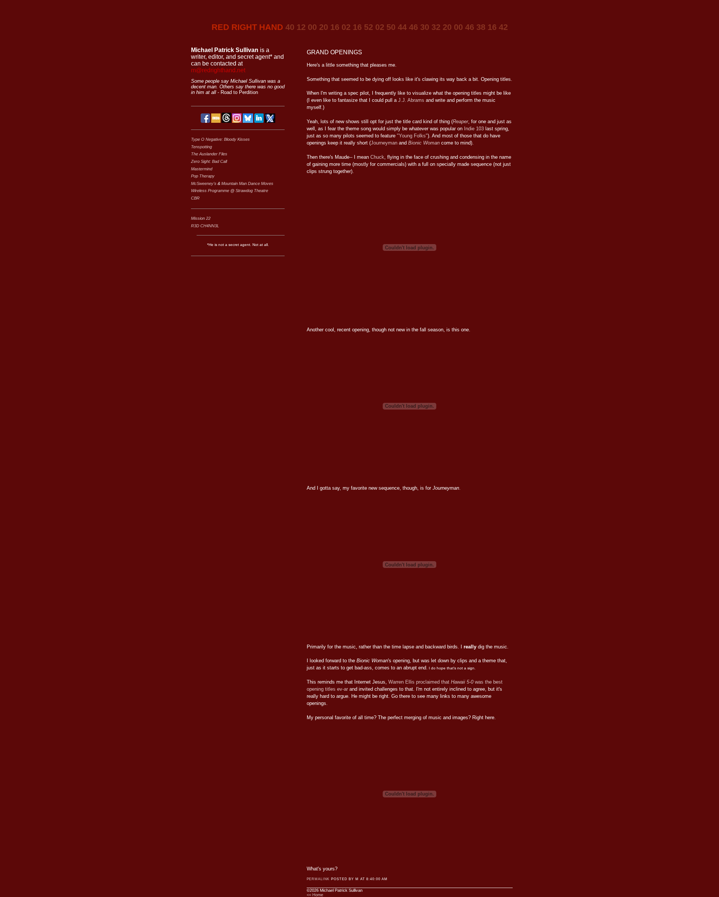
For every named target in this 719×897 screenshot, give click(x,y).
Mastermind (201, 169)
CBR (195, 198)
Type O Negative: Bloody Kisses (220, 139)
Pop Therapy (203, 176)
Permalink (318, 879)
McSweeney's (204, 183)
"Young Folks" (412, 136)
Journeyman (384, 143)
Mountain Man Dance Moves (247, 183)
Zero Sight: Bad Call (209, 161)
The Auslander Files (209, 154)
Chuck (377, 157)
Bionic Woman (424, 143)
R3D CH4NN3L (205, 226)
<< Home (315, 895)
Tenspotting (201, 147)
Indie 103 (474, 128)
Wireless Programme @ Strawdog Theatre (229, 190)
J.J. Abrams (411, 100)
